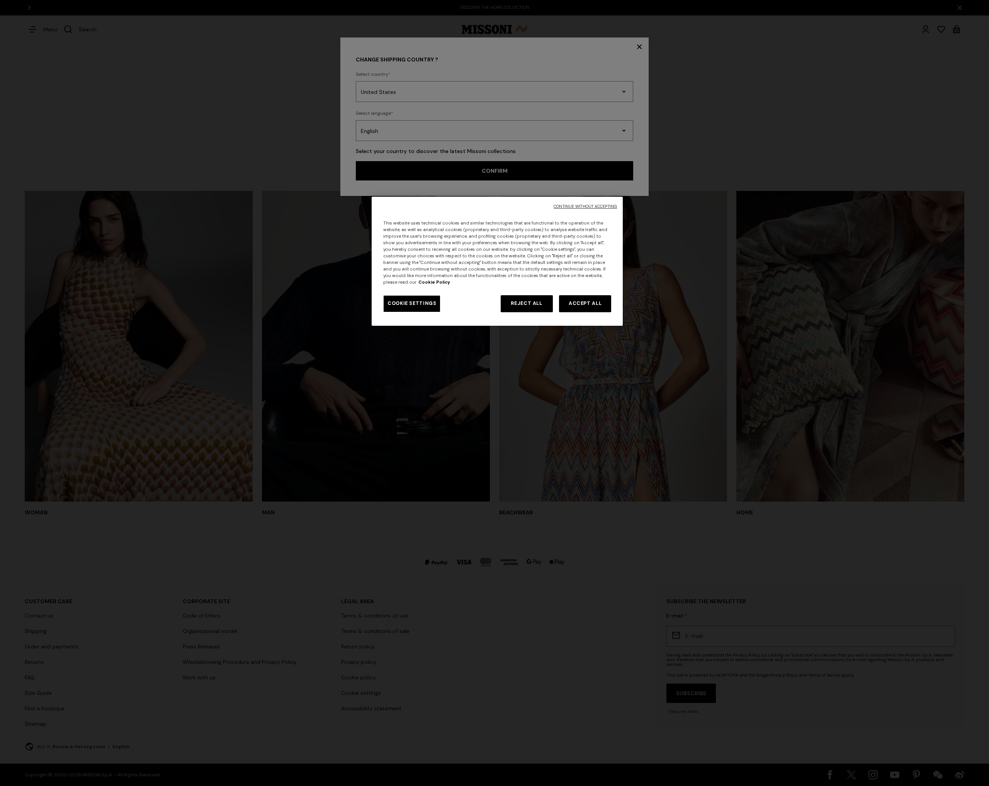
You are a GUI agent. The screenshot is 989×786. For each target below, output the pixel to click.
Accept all (585, 303)
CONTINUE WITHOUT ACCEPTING (585, 206)
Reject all (526, 303)
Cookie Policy (434, 282)
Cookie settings (411, 303)
